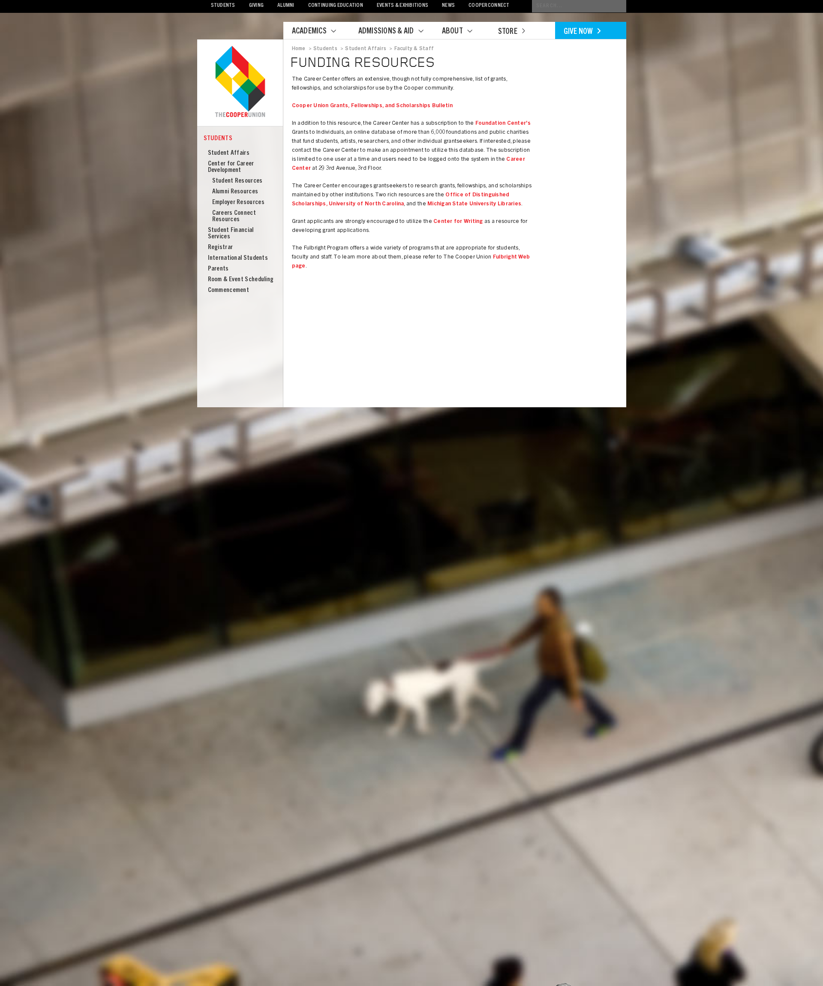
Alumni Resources (235, 192)
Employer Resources (238, 202)
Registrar (220, 247)
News (448, 6)
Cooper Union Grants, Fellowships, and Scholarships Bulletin (372, 106)
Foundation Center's (503, 123)
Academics (309, 32)
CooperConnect (489, 6)
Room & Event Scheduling (241, 280)
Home (299, 48)
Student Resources (237, 181)
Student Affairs (229, 153)
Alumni (285, 6)
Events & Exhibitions (402, 6)
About (452, 32)
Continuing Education (335, 6)
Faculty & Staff (414, 48)
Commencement (228, 290)
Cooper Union (240, 82)
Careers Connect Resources (234, 216)
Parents (218, 269)
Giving (256, 6)
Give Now (578, 32)
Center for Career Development (231, 167)
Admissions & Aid (386, 32)
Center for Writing (458, 222)
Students (223, 6)
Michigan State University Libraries (474, 204)
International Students (238, 258)
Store (507, 32)
